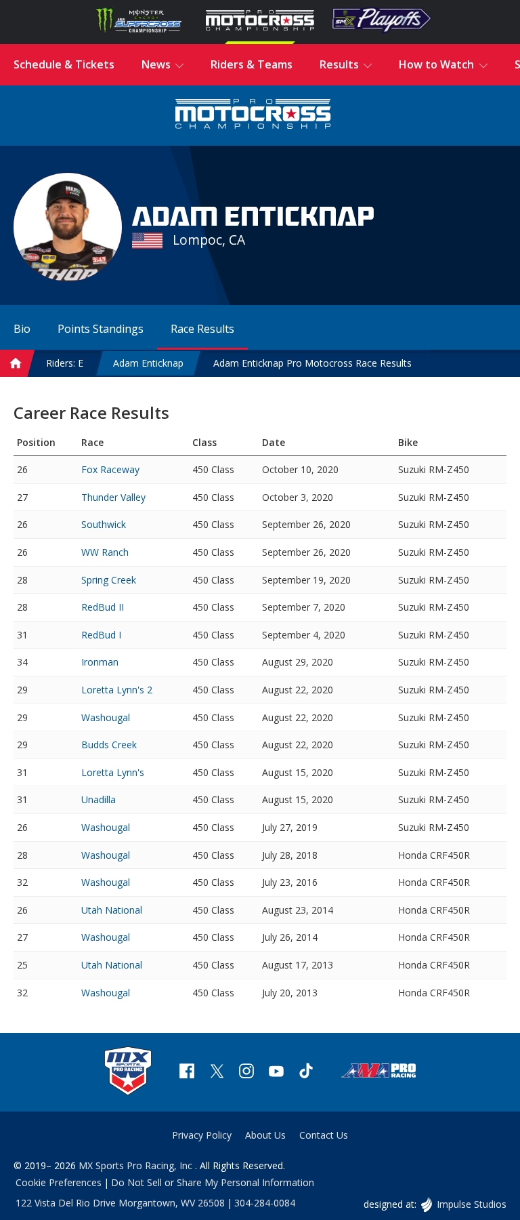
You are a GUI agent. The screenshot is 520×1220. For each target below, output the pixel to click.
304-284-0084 (264, 1202)
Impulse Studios (471, 1204)
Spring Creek (108, 579)
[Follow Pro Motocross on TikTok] (306, 1072)
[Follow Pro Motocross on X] (217, 1072)
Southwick (103, 524)
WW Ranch (105, 552)
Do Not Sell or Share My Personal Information (212, 1182)
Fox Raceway (110, 469)
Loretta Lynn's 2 (116, 689)
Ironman (99, 661)
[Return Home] (253, 115)
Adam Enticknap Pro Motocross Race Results (312, 363)
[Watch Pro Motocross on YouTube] (276, 1072)
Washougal (105, 717)
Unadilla (98, 799)
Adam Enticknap (148, 363)
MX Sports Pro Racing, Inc (137, 1165)
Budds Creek (109, 744)
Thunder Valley (113, 497)
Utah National (111, 909)
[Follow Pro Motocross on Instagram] (246, 1072)
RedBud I (101, 634)
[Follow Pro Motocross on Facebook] (187, 1072)
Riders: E (64, 363)
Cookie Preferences (59, 1182)
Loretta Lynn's (112, 772)
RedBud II (102, 607)
